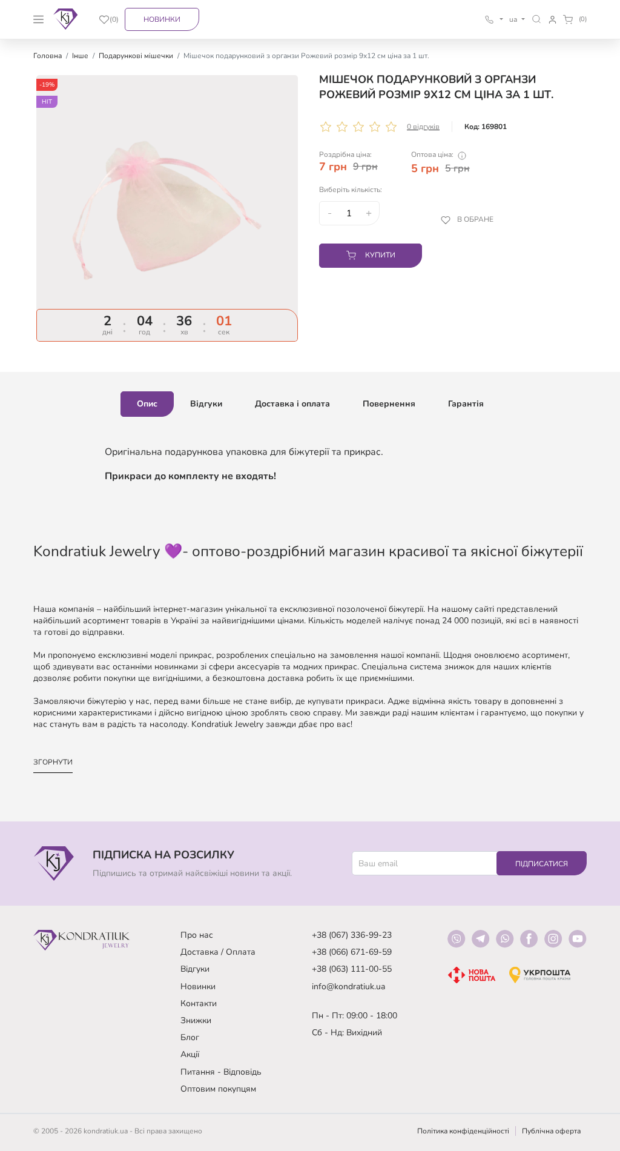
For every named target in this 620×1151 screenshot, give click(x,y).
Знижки (195, 1020)
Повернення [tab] (389, 404)
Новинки (161, 19)
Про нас (196, 935)
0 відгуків (423, 126)
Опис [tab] (147, 404)
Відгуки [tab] (206, 404)
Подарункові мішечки (136, 56)
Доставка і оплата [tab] (292, 404)
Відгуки (194, 969)
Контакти (198, 1003)
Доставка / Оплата (218, 952)
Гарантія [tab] (466, 404)
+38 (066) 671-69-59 (352, 952)
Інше (80, 56)
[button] (536, 19)
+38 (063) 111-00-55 (352, 969)
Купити (380, 255)
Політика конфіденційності (463, 1131)
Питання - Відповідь (221, 1072)
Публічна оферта (551, 1131)
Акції (189, 1054)
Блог (189, 1037)
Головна (47, 56)
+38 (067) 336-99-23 (352, 935)
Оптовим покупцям (218, 1089)
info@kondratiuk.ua (348, 986)
